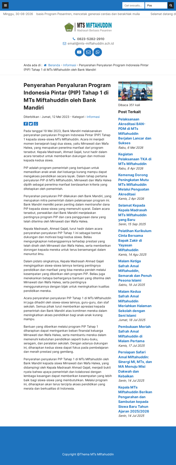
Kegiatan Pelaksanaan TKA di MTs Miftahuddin (134, 159)
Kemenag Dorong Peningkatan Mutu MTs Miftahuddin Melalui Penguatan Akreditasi (133, 184)
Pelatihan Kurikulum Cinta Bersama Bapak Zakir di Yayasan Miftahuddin (135, 240)
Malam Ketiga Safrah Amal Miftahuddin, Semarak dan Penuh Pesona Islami (135, 270)
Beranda (53, 65)
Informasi (69, 65)
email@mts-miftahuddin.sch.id (91, 43)
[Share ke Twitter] (31, 124)
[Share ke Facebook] (26, 124)
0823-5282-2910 (90, 39)
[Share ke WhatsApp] (36, 124)
